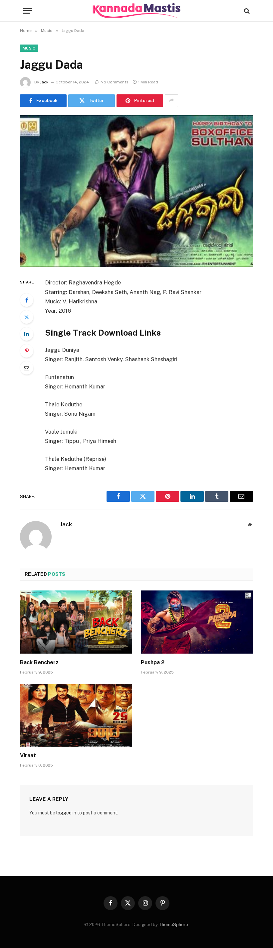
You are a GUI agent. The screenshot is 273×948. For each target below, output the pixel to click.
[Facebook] (26, 300)
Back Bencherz (39, 662)
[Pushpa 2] (197, 622)
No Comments (115, 82)
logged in (66, 812)
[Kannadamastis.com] (136, 11)
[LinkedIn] (26, 334)
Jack (44, 82)
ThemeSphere (173, 924)
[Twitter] (26, 317)
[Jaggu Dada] (136, 191)
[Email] (26, 367)
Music (29, 48)
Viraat (28, 755)
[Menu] (27, 10)
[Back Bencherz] (76, 622)
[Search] (246, 10)
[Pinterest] (26, 351)
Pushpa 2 (152, 662)
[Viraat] (76, 715)
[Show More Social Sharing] (171, 100)
